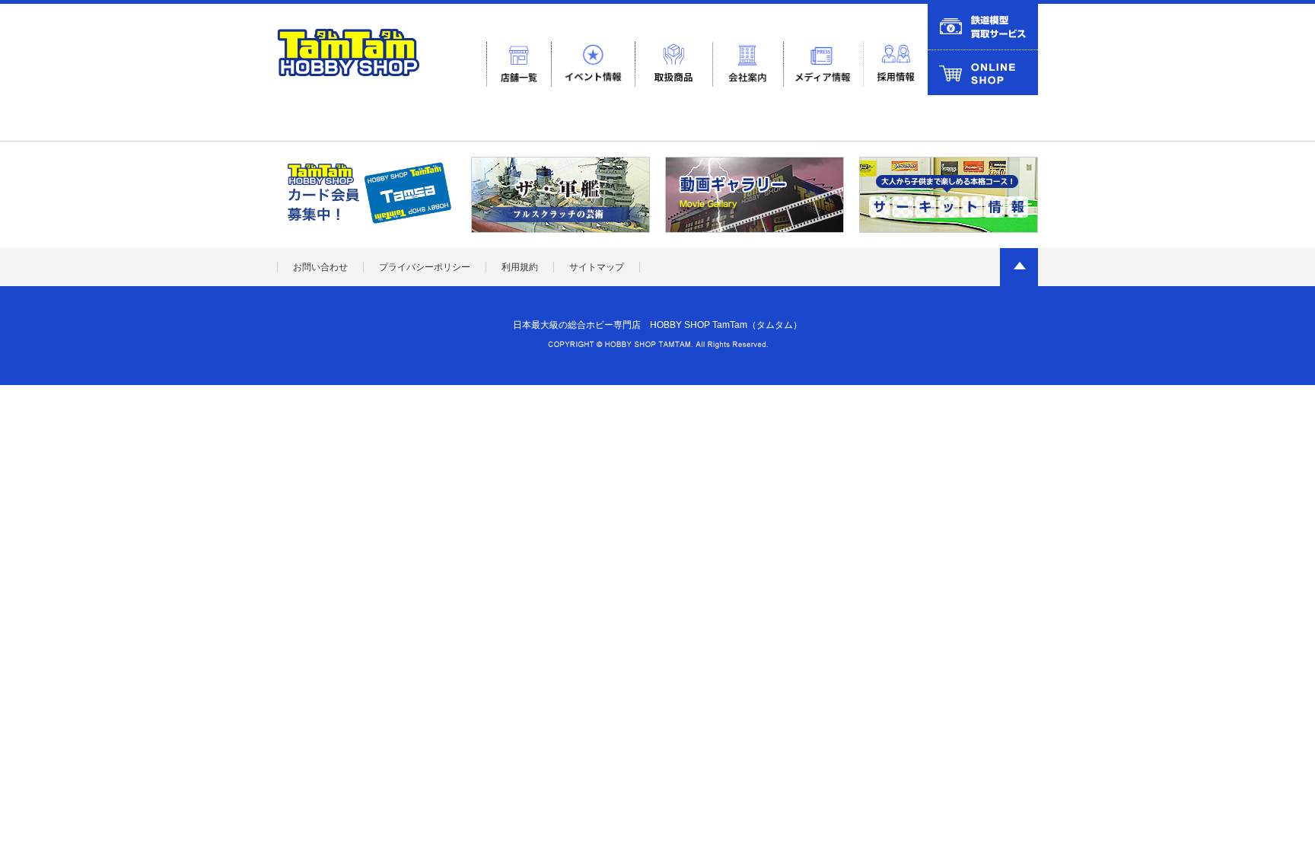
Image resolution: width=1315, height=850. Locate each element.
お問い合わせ (320, 267)
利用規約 (519, 267)
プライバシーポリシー (424, 267)
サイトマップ (596, 267)
